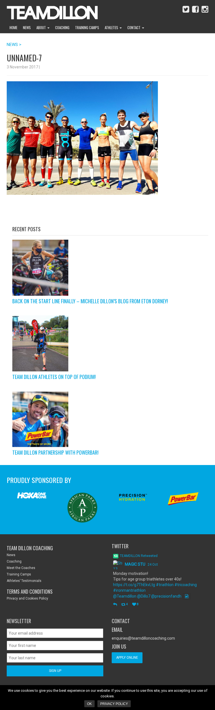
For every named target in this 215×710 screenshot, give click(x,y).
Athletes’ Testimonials (24, 581)
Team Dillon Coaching (30, 548)
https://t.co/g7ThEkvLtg (134, 584)
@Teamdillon (124, 596)
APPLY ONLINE (127, 658)
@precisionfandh (166, 596)
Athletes (112, 27)
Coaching (62, 27)
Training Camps (87, 27)
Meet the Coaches (21, 568)
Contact (134, 27)
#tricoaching (185, 584)
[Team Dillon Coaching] (48, 11)
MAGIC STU (135, 564)
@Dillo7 (143, 596)
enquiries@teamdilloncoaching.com (143, 638)
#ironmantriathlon (129, 590)
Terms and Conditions (30, 591)
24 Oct (153, 564)
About (41, 27)
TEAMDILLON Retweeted (139, 556)
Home (13, 27)
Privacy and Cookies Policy (27, 598)
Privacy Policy (114, 704)
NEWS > (14, 44)
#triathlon (165, 584)
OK (89, 704)
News (27, 27)
